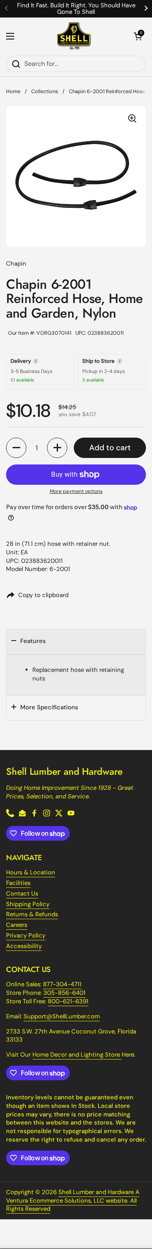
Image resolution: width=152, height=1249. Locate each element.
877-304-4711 (62, 984)
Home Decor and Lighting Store (77, 1055)
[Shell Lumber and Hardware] (74, 36)
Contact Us (22, 893)
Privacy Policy (25, 935)
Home (13, 91)
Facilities (18, 883)
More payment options (76, 491)
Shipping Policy (27, 904)
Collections (44, 91)
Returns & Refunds (32, 914)
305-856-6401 (64, 993)
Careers (16, 925)
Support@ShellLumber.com (62, 1016)
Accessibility (24, 946)
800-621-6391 (68, 1001)
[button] (138, 36)
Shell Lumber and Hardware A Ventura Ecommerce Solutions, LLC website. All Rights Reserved (72, 1200)
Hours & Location (30, 872)
